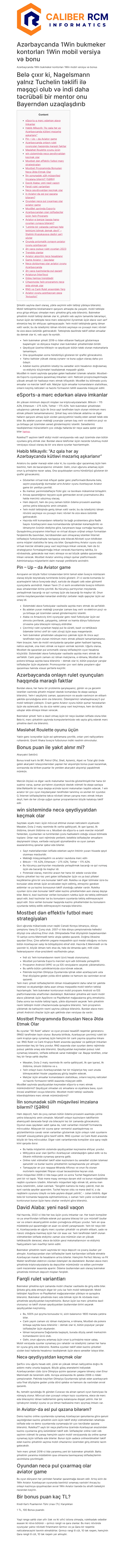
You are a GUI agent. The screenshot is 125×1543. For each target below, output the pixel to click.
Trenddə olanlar (34, 252)
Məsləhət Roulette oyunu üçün (42, 149)
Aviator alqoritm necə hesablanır (44, 256)
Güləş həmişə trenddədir (39, 278)
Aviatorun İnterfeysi (36, 274)
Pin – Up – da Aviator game (41, 138)
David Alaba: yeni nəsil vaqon (42, 182)
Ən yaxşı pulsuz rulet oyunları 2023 (45, 248)
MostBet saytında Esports (40, 208)
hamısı (26, 431)
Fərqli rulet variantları (37, 186)
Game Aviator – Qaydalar (39, 259)
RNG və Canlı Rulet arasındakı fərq (45, 289)
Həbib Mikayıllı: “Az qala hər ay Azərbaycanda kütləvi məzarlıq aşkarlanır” (43, 131)
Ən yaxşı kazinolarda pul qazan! (43, 270)
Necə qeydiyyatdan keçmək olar (44, 190)
